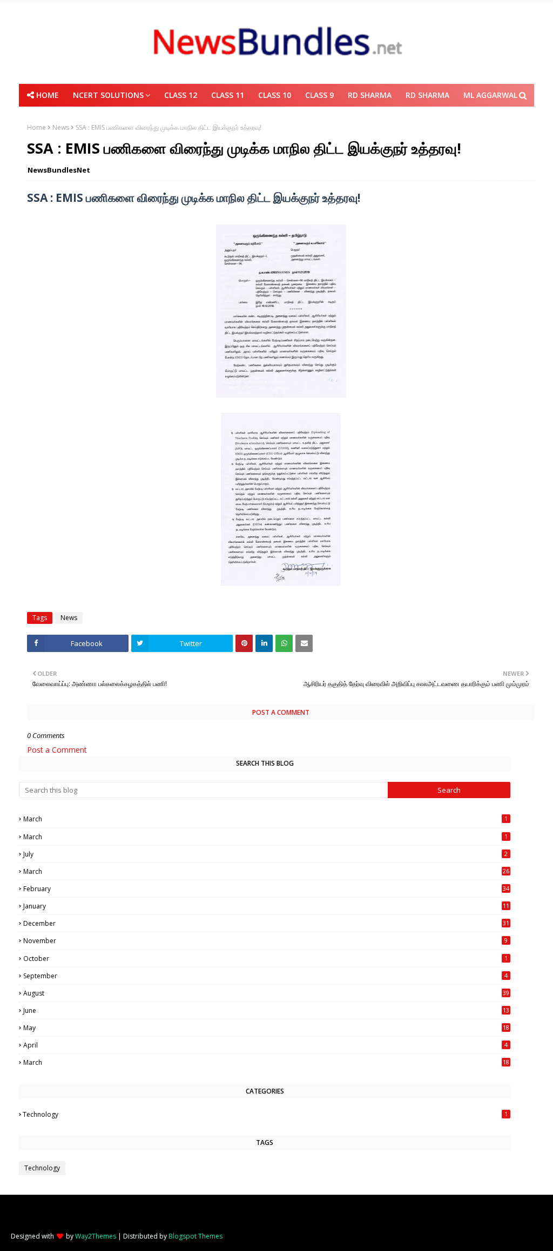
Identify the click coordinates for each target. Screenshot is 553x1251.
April (265, 1045)
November (265, 940)
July (265, 854)
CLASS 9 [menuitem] (319, 95)
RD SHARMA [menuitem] (370, 95)
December (266, 923)
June (266, 1010)
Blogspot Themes (195, 1236)
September (265, 975)
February (266, 888)
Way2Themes (95, 1236)
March (265, 819)
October (265, 958)
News (68, 617)
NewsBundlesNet (59, 170)
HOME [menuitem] (47, 95)
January (266, 906)
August (266, 993)
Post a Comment (57, 750)
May (266, 1027)
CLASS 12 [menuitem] (180, 95)
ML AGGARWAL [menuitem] (490, 95)
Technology (265, 1114)
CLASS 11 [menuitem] (227, 95)
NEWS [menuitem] (273, 118)
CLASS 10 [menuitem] (274, 95)
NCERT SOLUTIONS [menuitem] (108, 95)
